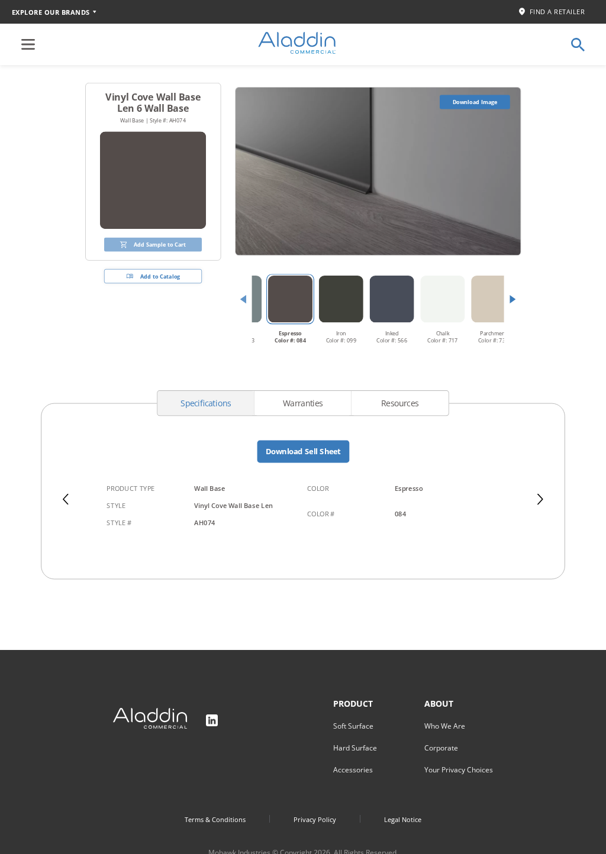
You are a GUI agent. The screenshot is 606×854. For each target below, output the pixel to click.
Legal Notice (402, 819)
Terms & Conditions (215, 819)
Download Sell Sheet (303, 452)
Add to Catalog (160, 276)
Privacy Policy (315, 819)
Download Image (475, 101)
